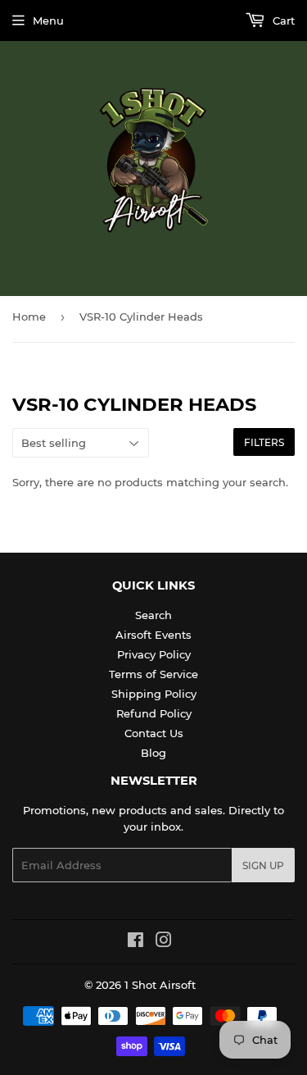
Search (153, 615)
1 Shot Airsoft (160, 984)
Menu (48, 20)
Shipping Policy (153, 693)
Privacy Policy (154, 654)
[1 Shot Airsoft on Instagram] (164, 942)
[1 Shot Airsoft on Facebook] (135, 942)
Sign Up (263, 865)
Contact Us (153, 733)
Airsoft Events (153, 634)
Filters (264, 442)
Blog (153, 752)
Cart (282, 20)
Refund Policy (154, 713)
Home (29, 316)
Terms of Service (153, 674)
